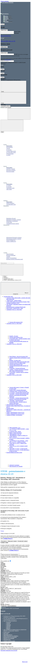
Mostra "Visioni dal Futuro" (15, 432)
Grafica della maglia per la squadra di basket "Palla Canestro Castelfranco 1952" (18, 302)
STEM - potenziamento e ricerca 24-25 (15, 413)
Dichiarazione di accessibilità (10, 637)
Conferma (8, 106)
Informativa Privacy (7, 634)
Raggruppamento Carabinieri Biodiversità (15, 307)
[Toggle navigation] (12, 125)
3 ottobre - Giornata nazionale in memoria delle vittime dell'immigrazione (18, 370)
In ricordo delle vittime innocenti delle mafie (19, 361)
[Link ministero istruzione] (7, 2)
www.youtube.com (5, 561)
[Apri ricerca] (19, 114)
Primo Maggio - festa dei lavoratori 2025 (18, 356)
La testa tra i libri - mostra (15, 431)
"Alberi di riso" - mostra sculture (13, 300)
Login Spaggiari (7, 59)
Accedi (2, 24)
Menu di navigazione (20, 293)
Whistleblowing (7, 639)
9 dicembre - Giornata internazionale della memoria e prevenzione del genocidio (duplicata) (18, 395)
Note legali (5, 633)
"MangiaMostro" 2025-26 (15, 434)
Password (16, 33)
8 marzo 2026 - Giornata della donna (17, 390)
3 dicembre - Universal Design (16, 400)
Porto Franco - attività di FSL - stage (14, 308)
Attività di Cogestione (14, 465)
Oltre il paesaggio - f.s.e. (14, 427)
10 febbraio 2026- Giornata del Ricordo (18, 391)
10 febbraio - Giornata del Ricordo (17, 368)
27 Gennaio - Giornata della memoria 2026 (19, 392)
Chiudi (2, 69)
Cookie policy (6, 632)
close (2, 132)
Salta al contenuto (5, 1)
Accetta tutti (22, 541)
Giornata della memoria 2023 (16, 322)
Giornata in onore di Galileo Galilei (17, 363)
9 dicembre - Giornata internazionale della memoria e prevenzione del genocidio (18, 398)
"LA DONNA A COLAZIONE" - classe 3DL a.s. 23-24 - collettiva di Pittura (18, 441)
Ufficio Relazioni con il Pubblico (10, 636)
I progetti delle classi (8, 278)
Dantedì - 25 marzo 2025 (15, 360)
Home (4, 276)
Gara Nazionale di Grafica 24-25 (13, 404)
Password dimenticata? (6, 35)
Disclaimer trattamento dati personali (9, 650)
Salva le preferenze (12, 605)
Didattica (5, 277)
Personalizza (4, 541)
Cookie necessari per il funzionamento (9, 554)
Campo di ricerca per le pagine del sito (9, 261)
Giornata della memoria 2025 (16, 364)
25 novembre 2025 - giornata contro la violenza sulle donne (18, 402)
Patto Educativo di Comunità (15, 466)
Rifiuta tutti (12, 541)
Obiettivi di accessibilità (8, 638)
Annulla (2, 106)
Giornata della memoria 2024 (16, 337)
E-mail (15, 54)
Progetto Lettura (10, 408)
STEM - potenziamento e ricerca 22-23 (15, 412)
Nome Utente (17, 31)
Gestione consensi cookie (9, 640)
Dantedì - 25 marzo (13, 336)
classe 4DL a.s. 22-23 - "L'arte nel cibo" (18, 448)
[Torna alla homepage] (15, 107)
